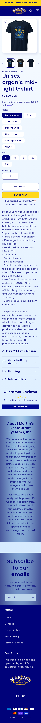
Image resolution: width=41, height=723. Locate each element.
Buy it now (20, 194)
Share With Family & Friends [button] (21, 351)
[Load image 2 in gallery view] (20, 63)
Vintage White (13, 140)
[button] (3, 11)
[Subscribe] (33, 597)
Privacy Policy (12, 630)
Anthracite (11, 121)
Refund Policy (12, 636)
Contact (9, 623)
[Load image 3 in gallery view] (30, 63)
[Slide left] (2, 63)
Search (8, 617)
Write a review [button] (20, 406)
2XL (7, 164)
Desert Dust (12, 127)
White (8, 146)
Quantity (6, 170)
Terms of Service (14, 642)
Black (30, 115)
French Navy (12, 115)
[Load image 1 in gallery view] (10, 63)
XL (32, 157)
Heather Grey (13, 134)
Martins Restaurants (23, 718)
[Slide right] (38, 63)
